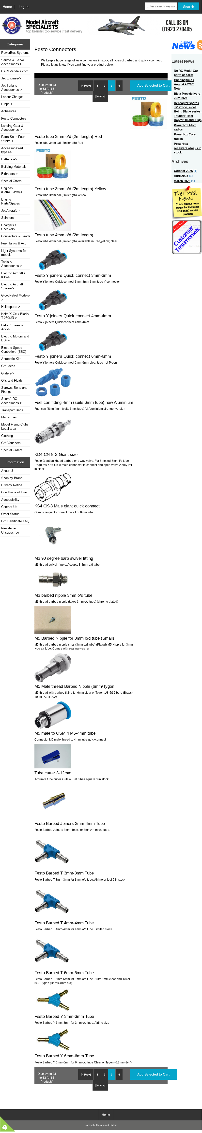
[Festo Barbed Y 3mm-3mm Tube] (52, 1010)
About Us (8, 471)
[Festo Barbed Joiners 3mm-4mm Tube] (52, 817)
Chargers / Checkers (8, 227)
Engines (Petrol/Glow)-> (12, 190)
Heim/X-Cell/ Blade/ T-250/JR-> (15, 316)
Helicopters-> (10, 307)
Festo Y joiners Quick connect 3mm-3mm (72, 275)
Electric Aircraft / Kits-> (13, 275)
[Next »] (100, 96)
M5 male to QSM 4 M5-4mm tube (64, 733)
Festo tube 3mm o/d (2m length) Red (68, 136)
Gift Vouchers (11, 443)
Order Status (10, 514)
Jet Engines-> (11, 78)
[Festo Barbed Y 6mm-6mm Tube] (52, 1050)
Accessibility (10, 499)
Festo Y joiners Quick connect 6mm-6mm (72, 356)
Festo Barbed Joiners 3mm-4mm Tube (69, 823)
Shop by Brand (11, 478)
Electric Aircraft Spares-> (12, 286)
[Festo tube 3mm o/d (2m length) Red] (148, 131)
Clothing (7, 436)
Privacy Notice (11, 485)
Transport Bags (12, 410)
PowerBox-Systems (15, 53)
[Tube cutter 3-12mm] (52, 767)
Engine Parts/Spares (10, 201)
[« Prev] (86, 85)
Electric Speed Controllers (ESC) (13, 349)
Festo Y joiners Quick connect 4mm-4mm (72, 315)
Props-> (7, 104)
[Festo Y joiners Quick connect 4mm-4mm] (52, 310)
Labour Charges (12, 97)
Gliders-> (7, 373)
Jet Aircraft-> (10, 210)
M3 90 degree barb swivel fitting (63, 558)
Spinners (7, 218)
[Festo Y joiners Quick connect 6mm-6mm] (52, 350)
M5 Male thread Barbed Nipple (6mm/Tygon (74, 686)
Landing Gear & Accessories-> (12, 127)
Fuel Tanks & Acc (14, 243)
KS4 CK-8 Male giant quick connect (67, 505)
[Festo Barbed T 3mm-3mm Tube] (51, 867)
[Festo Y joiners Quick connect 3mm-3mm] (52, 269)
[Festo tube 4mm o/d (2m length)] (52, 229)
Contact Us (9, 507)
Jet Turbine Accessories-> (11, 87)
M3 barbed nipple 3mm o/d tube (63, 595)
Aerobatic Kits (11, 359)
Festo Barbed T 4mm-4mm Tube (64, 922)
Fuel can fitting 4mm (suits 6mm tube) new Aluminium (83, 402)
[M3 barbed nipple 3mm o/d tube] (52, 589)
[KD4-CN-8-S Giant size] (52, 449)
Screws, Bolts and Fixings (14, 389)
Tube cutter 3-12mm (52, 772)
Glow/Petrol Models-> (15, 297)
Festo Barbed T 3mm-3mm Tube (64, 873)
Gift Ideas (8, 366)
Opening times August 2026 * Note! (184, 84)
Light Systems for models (14, 253)
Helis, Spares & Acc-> (12, 327)
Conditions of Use (14, 492)
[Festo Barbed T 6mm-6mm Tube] (51, 967)
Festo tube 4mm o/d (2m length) (63, 234)
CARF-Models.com (14, 71)
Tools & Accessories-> (11, 264)
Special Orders (11, 450)
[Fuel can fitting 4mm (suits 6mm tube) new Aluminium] (52, 396)
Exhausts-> (9, 174)
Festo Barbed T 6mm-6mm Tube (64, 972)
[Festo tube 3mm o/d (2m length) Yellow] (52, 183)
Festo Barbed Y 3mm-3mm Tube (64, 1016)
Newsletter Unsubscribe (10, 530)
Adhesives (8, 111)
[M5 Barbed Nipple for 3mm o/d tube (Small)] (52, 632)
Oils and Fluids (12, 380)
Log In (24, 7)
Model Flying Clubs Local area (15, 426)
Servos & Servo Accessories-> (12, 62)
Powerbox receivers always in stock (187, 148)
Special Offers (11, 181)
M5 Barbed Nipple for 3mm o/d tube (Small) (74, 638)
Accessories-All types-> (12, 150)
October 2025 (183, 170)
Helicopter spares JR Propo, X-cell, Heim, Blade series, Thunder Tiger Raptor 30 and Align (188, 111)
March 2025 (182, 181)
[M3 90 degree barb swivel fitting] (52, 553)
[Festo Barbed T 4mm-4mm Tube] (51, 917)
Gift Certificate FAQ (15, 521)
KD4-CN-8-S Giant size (56, 454)
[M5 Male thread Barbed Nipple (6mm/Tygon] (52, 681)
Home (7, 7)
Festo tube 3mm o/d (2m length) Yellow (70, 188)
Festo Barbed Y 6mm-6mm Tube (64, 1055)
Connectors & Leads (15, 236)
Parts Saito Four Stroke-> (13, 139)
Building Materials (14, 166)
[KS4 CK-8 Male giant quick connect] (52, 500)
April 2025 (181, 175)
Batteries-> (9, 159)
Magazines (9, 417)
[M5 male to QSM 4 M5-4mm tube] (52, 727)
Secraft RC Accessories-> (11, 401)
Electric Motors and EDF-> (15, 338)
